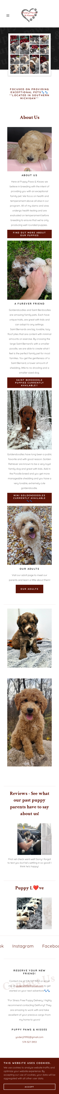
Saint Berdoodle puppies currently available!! (29, 383)
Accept (29, 1087)
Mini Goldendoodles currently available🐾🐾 (29, 498)
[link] (29, 15)
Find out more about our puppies (29, 234)
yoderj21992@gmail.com (29, 985)
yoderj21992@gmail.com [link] (29, 1037)
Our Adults (29, 589)
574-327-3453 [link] (29, 1041)
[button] (8, 16)
